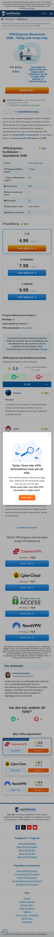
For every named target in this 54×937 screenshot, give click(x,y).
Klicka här (26, 497)
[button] (5, 932)
